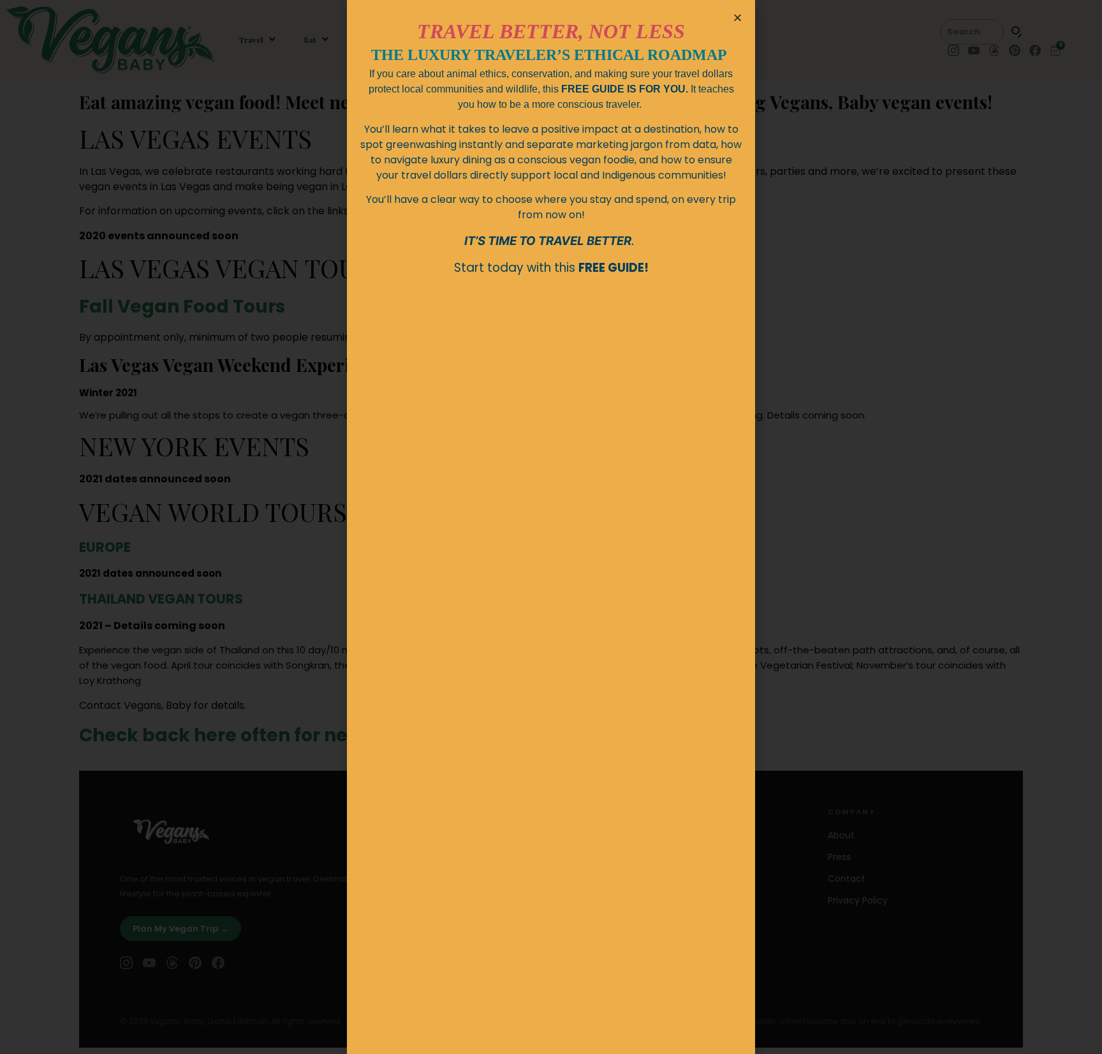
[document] (551, 527)
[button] (737, 17)
